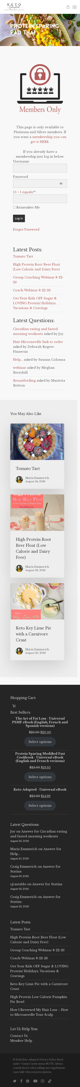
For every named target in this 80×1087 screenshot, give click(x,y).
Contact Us (19, 1036)
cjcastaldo (18, 884)
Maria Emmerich (23, 849)
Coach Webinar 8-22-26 (32, 290)
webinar (19, 368)
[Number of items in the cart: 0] (14, 706)
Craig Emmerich (23, 866)
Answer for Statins (47, 884)
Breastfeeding (24, 380)
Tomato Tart (23, 256)
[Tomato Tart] (37, 456)
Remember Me (27, 207)
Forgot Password (26, 229)
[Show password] (61, 183)
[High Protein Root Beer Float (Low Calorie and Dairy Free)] (37, 536)
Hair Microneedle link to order (38, 342)
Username (21, 161)
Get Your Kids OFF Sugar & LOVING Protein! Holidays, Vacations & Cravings (35, 303)
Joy (12, 831)
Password (20, 177)
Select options (40, 742)
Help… (18, 359)
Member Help (21, 1040)
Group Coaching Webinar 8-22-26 (37, 950)
